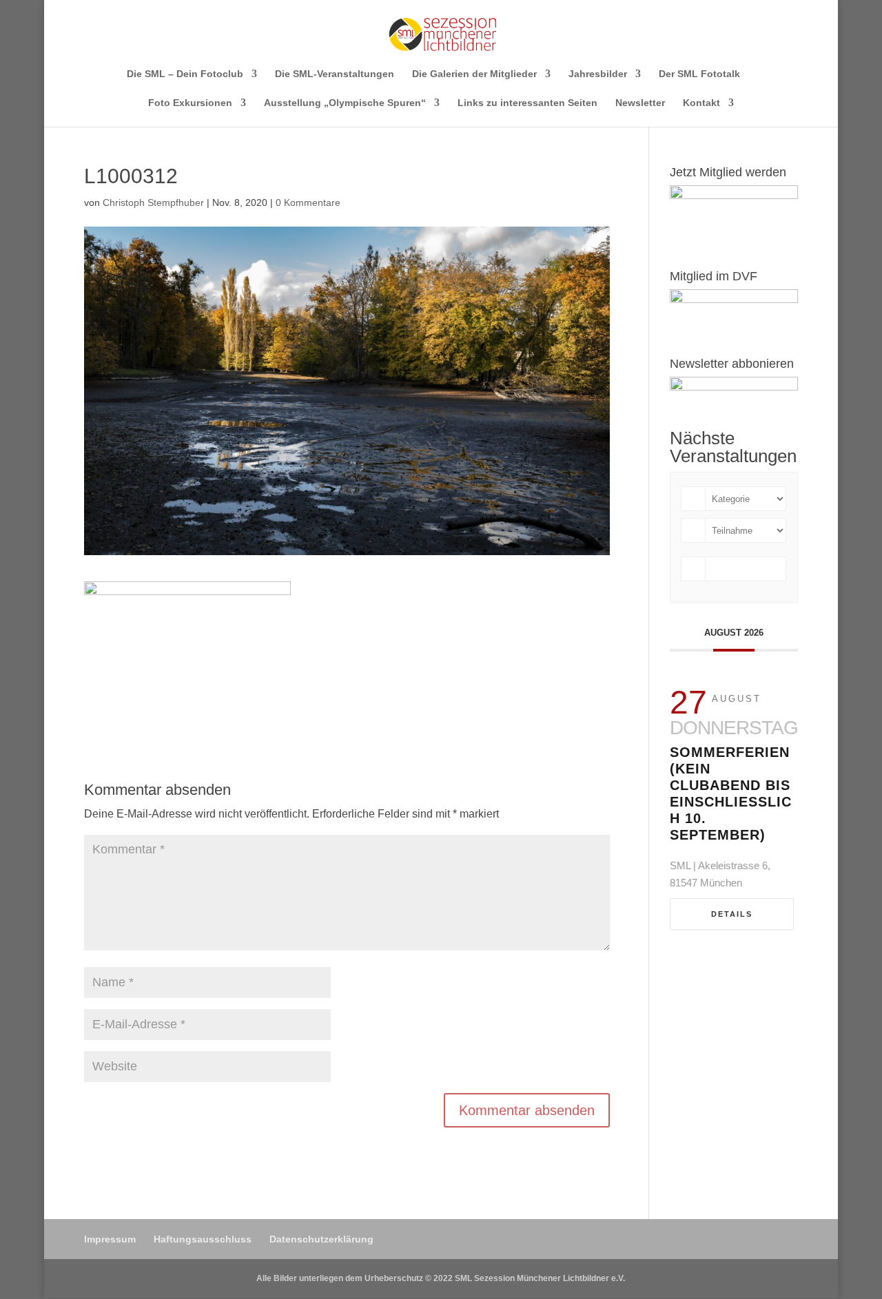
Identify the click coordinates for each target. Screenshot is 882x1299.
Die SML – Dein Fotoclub (185, 74)
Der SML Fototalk (699, 74)
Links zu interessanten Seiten (527, 103)
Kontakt (701, 103)
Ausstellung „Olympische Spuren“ (345, 103)
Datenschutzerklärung (321, 1239)
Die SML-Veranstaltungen (334, 74)
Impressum (110, 1239)
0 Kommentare (308, 202)
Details (731, 914)
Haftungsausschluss (203, 1239)
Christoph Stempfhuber (153, 202)
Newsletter (640, 103)
